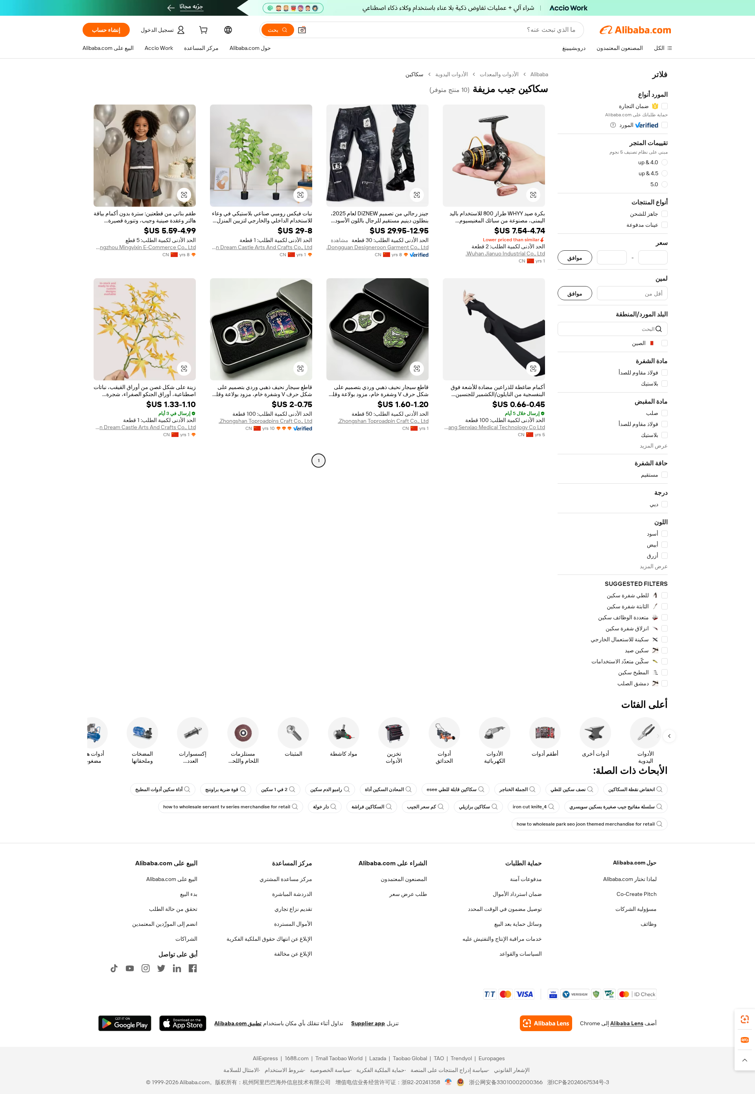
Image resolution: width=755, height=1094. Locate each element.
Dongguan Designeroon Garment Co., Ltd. (377, 247)
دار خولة (321, 806)
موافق (574, 257)
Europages (492, 1058)
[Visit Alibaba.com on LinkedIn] (177, 968)
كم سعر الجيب (421, 806)
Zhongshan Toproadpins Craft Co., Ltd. (265, 421)
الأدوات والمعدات (499, 74)
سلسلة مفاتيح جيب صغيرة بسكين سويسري (612, 806)
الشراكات (186, 939)
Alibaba (539, 74)
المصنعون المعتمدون (404, 879)
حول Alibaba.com (635, 862)
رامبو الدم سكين (326, 789)
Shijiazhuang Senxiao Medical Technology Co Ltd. (494, 427)
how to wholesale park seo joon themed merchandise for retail (586, 824)
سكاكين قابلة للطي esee (452, 789)
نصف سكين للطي (568, 789)
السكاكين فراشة (368, 806)
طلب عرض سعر (408, 894)
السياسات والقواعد (520, 954)
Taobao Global (410, 1058)
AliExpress (265, 1058)
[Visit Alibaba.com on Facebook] (192, 968)
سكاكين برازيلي (474, 806)
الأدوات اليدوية (451, 74)
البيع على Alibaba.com (171, 879)
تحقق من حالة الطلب (173, 909)
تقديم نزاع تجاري (293, 909)
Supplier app (368, 1023)
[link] (745, 1019)
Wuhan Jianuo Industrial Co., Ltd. (505, 253)
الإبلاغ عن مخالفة (293, 954)
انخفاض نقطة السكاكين (631, 789)
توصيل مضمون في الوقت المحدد (505, 909)
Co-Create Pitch (637, 894)
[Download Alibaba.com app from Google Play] (124, 1023)
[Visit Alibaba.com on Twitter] (161, 968)
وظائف (649, 924)
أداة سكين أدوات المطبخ (158, 789)
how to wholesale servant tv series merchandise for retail (226, 806)
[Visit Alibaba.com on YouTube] (129, 968)
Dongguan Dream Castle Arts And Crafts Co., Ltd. (261, 247)
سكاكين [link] (414, 74)
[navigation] (613, 379)
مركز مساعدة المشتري (286, 879)
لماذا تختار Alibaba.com (630, 879)
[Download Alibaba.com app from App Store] (182, 1023)
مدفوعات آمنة (526, 879)
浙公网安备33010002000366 (506, 1082)
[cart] (202, 31)
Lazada (377, 1058)
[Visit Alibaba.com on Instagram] (145, 968)
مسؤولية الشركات (636, 909)
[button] (302, 30)
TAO (439, 1058)
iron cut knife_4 (530, 806)
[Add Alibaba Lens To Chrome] (546, 1023)
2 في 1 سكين (274, 789)
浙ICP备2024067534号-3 (578, 1082)
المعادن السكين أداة (384, 789)
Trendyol (461, 1058)
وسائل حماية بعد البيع (518, 924)
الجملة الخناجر (513, 789)
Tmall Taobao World (339, 1058)
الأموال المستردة (293, 924)
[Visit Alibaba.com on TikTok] (114, 968)
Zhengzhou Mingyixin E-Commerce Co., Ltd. (145, 247)
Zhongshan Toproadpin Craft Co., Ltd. (383, 421)
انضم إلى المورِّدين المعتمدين (164, 924)
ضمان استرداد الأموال (517, 894)
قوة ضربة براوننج (221, 789)
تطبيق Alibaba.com (237, 1023)
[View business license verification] (448, 1082)
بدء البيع (188, 894)
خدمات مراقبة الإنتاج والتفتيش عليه (502, 939)
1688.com (297, 1058)
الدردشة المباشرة (292, 894)
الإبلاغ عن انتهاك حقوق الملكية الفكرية (269, 939)
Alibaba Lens (626, 1023)
